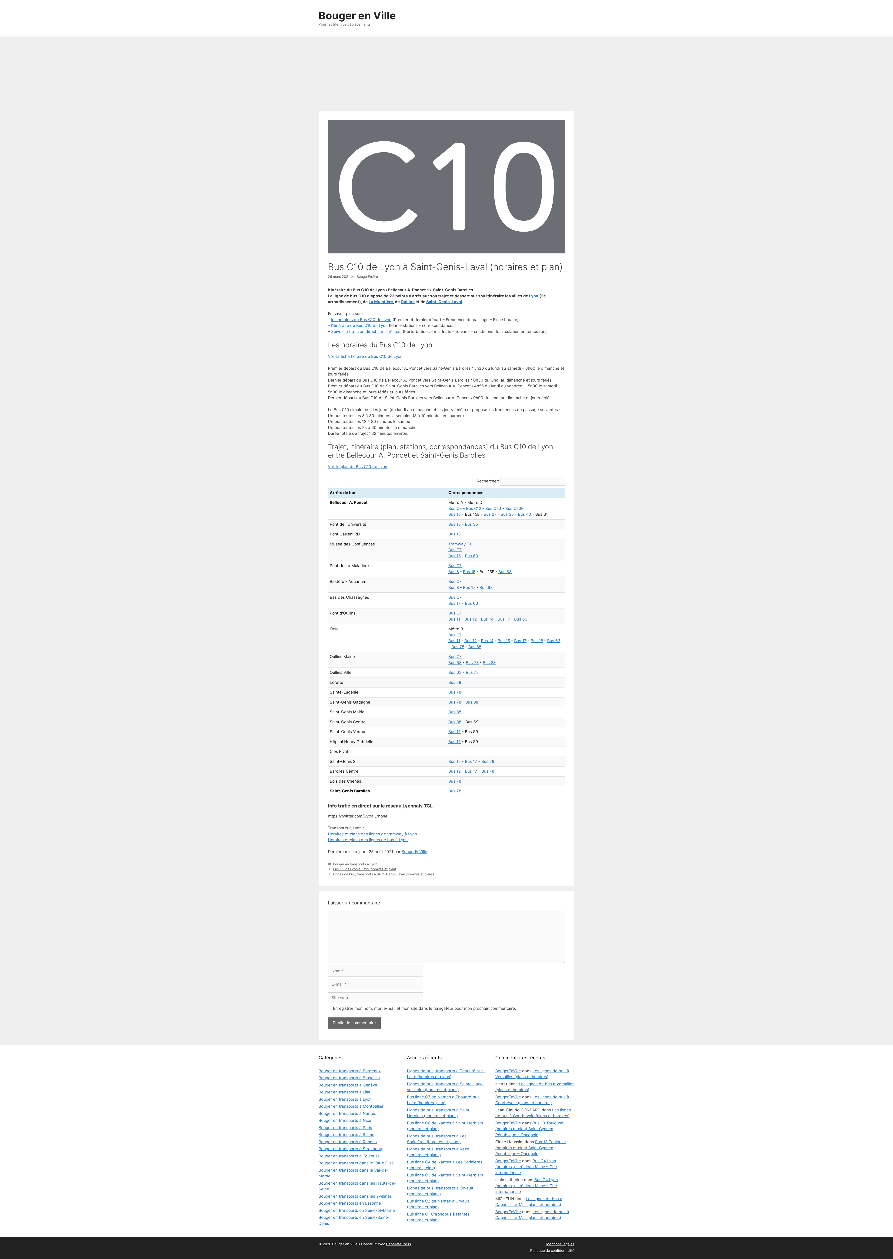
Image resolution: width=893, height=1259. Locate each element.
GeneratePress (398, 1244)
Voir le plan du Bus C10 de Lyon (357, 466)
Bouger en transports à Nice (345, 1120)
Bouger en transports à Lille (344, 1092)
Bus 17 (469, 587)
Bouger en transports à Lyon (355, 864)
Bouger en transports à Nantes (347, 1113)
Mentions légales (560, 1244)
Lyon (533, 296)
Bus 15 (454, 514)
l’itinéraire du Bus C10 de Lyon (359, 325)
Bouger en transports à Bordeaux (350, 1071)
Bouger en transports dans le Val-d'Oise (356, 1163)
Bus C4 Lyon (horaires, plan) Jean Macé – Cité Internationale (526, 1167)
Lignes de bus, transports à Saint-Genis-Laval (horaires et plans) (383, 874)
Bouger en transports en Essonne (350, 1203)
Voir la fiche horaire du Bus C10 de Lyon (365, 356)
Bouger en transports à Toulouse (349, 1156)
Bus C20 (493, 508)
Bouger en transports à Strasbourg (351, 1148)
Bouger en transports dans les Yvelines (355, 1196)
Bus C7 (455, 550)
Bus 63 (471, 556)
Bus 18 (537, 640)
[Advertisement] (446, 71)
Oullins (408, 301)
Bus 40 (524, 514)
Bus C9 (455, 508)
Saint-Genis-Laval (444, 301)
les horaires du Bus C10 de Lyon (361, 319)
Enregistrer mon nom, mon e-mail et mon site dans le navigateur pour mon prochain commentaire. (424, 1008)
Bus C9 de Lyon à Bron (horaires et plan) (364, 869)
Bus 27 (490, 514)
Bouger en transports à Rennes (348, 1141)
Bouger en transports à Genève (348, 1085)
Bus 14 (487, 619)
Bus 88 (474, 646)
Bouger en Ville (357, 15)
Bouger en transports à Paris (345, 1127)
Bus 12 (470, 619)
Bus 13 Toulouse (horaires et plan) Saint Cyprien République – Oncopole (529, 1129)
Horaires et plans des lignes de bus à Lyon (368, 839)
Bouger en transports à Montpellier (351, 1106)
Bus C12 (473, 508)
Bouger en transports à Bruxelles (349, 1078)
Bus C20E (514, 508)
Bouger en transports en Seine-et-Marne (357, 1210)
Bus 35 (507, 514)
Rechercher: (488, 481)
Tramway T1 (459, 544)
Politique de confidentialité (552, 1250)
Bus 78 (457, 646)
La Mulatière (381, 301)
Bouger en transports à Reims (346, 1134)
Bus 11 (454, 619)
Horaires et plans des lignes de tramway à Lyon (372, 834)
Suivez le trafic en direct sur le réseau (366, 331)
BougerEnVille (414, 851)
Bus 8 (453, 571)
